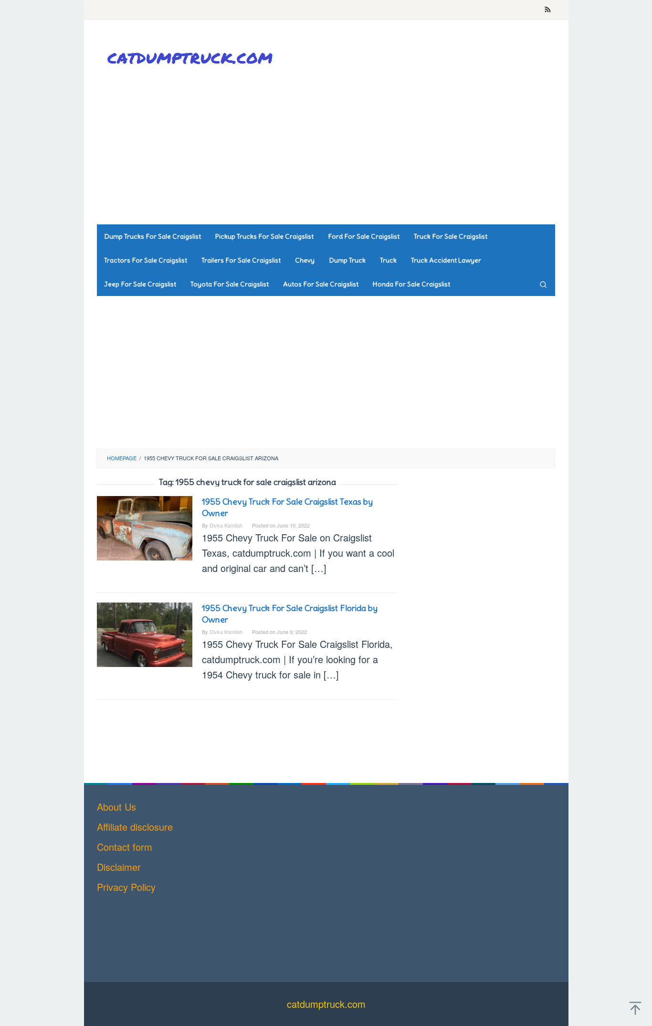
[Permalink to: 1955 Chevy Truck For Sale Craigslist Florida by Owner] (144, 633)
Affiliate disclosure (135, 827)
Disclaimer (119, 867)
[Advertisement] (381, 148)
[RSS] (547, 10)
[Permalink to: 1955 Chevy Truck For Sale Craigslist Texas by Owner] (144, 527)
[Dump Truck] (192, 57)
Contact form (124, 847)
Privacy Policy (126, 887)
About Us (116, 807)
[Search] (543, 284)
